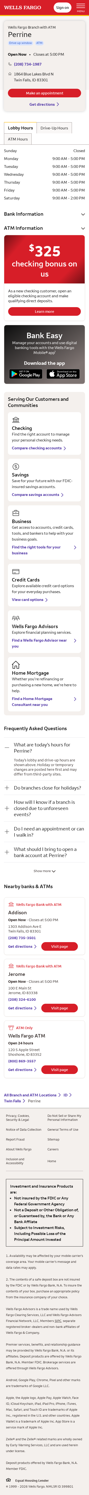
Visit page (59, 946)
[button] (44, 214)
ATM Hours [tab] (18, 139)
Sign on (62, 7)
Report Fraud (15, 1139)
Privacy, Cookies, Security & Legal (18, 1118)
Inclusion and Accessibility (15, 1161)
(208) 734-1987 (28, 64)
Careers (53, 1149)
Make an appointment (44, 93)
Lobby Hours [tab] (20, 128)
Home (51, 1161)
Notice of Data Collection (23, 1129)
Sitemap (53, 1139)
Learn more (44, 311)
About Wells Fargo (18, 1149)
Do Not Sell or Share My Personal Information (64, 1118)
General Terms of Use (62, 1129)
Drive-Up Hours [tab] (54, 127)
